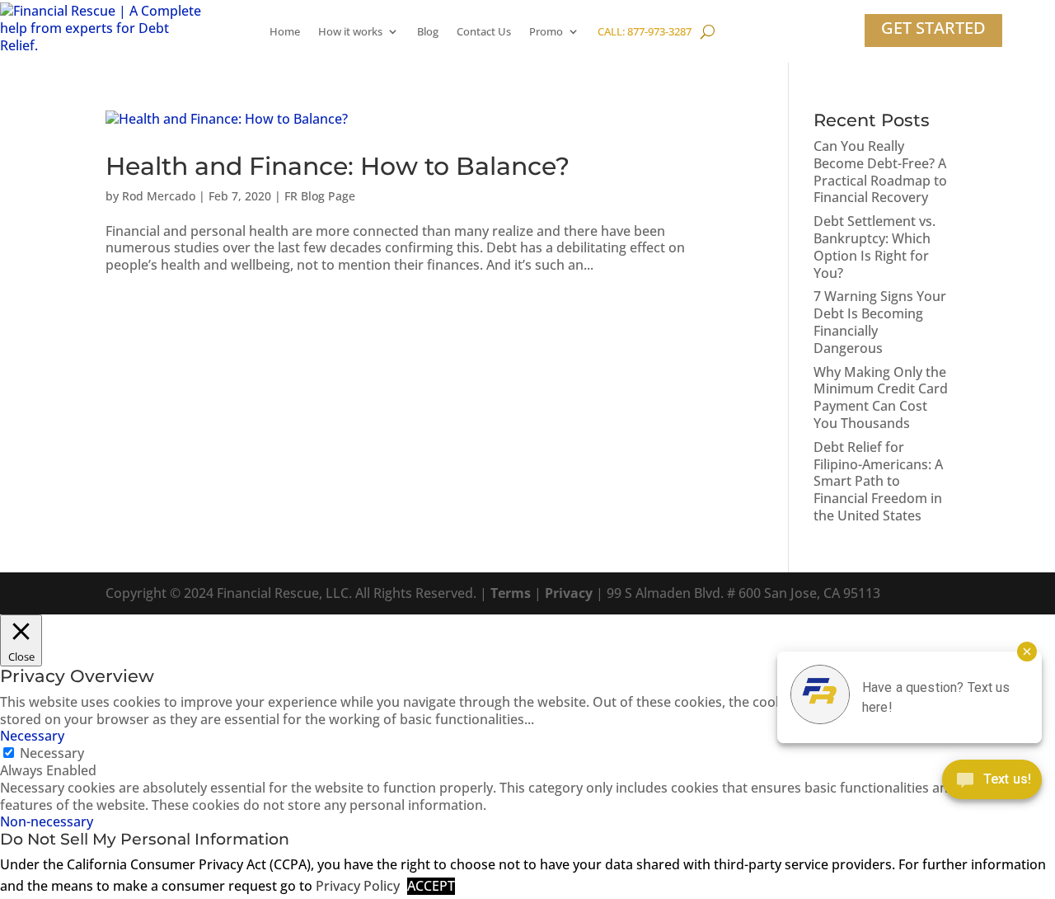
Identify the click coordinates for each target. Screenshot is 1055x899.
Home (285, 31)
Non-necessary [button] (46, 821)
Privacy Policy (358, 886)
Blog (427, 31)
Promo (546, 31)
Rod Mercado (158, 196)
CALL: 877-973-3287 (645, 31)
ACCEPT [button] (431, 886)
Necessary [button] (32, 736)
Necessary (52, 753)
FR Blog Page (319, 196)
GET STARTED (933, 27)
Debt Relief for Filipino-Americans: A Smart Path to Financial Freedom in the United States (878, 481)
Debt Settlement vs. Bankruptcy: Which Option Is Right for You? (874, 246)
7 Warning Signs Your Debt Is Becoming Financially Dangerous (880, 321)
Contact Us (484, 31)
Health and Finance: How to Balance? (338, 166)
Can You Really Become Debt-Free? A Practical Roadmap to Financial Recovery (880, 171)
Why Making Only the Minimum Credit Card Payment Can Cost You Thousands (881, 397)
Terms (510, 593)
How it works (350, 31)
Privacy (569, 593)
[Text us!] (992, 783)
